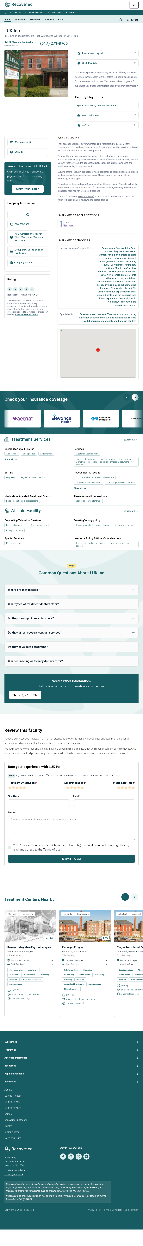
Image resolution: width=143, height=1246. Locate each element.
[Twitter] (79, 1156)
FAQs (61, 19)
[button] (14, 45)
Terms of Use (52, 849)
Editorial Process (13, 1095)
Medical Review (12, 1101)
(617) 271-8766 (27, 695)
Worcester (57, 12)
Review (11, 812)
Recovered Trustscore (15, 1120)
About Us (9, 1089)
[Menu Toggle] (134, 5)
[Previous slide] (126, 397)
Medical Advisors (13, 1107)
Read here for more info (26, 315)
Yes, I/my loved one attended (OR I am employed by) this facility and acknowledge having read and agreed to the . (71, 847)
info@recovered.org (14, 1170)
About (7, 19)
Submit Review (71, 859)
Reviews (49, 19)
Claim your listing (12, 1138)
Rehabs (17, 12)
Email (76, 796)
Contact (8, 1114)
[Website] (27, 214)
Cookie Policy (132, 1210)
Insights (8, 1126)
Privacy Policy (94, 1210)
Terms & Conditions (112, 1210)
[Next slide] (135, 397)
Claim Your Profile (27, 189)
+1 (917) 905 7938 (13, 1174)
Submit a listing (12, 1132)
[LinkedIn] (86, 1156)
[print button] (120, 20)
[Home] (5, 12)
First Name (13, 796)
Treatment (35, 19)
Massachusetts (36, 12)
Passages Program (73, 947)
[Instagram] (71, 1156)
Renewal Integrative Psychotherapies (29, 947)
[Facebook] (63, 1156)
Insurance (20, 19)
